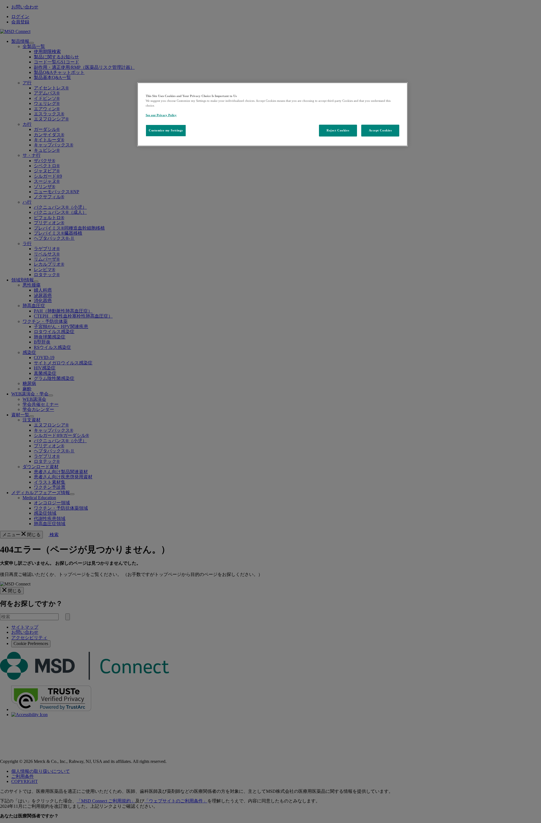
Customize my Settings (166, 130)
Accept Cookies (380, 130)
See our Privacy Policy (161, 115)
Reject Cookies (338, 130)
